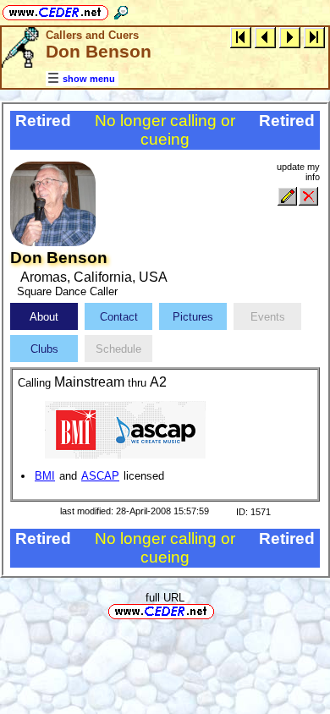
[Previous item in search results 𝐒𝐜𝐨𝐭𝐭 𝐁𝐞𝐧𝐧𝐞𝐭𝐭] (265, 36)
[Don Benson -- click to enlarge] (53, 242)
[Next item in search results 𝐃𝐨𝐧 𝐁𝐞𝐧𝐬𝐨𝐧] (289, 36)
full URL (165, 597)
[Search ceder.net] (121, 9)
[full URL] (220, 610)
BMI (45, 476)
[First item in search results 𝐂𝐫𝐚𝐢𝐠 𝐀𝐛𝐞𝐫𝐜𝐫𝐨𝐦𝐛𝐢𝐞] (240, 36)
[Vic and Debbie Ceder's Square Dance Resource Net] (55, 9)
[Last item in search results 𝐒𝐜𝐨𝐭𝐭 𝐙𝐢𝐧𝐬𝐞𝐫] (314, 36)
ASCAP (100, 476)
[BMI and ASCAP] (125, 429)
